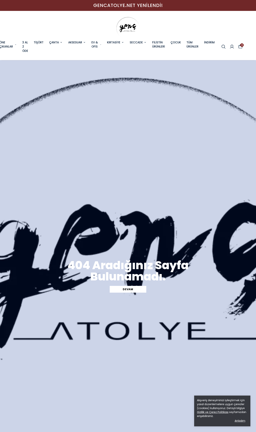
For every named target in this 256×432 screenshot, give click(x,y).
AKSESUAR (75, 42)
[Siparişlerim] (232, 46)
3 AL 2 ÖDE (25, 46)
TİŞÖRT (38, 42)
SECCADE (136, 42)
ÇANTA (54, 42)
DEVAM (128, 289)
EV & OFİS (94, 44)
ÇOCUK (176, 42)
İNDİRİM (209, 42)
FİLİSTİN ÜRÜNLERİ (158, 44)
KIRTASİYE (113, 42)
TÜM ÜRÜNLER (192, 44)
